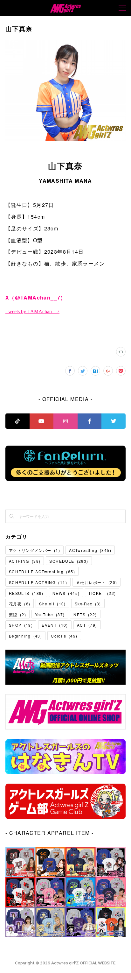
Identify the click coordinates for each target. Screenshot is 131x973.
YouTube (50, 614)
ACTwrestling (90, 550)
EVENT (55, 625)
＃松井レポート (96, 582)
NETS (85, 614)
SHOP (21, 625)
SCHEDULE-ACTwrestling (42, 571)
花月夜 (19, 603)
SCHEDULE (68, 561)
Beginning (25, 635)
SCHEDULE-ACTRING (38, 582)
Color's (64, 635)
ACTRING (24, 561)
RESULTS (26, 593)
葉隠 (17, 614)
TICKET (102, 593)
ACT (87, 625)
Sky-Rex (88, 603)
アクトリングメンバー (34, 550)
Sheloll (52, 603)
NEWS (66, 593)
